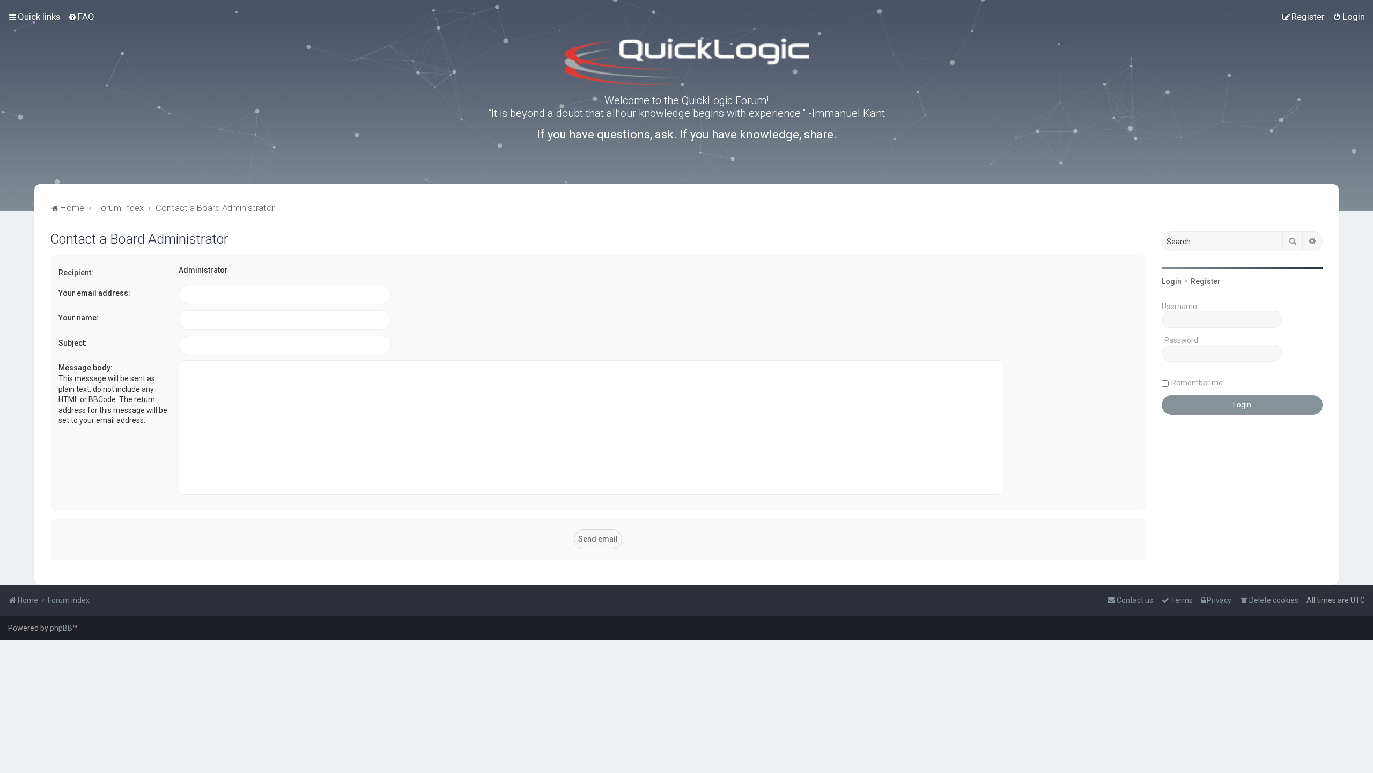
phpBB (61, 628)
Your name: (78, 317)
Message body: (85, 367)
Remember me (1197, 382)
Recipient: (75, 272)
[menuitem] (81, 16)
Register (1206, 281)
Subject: (72, 343)
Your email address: (94, 293)
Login (1172, 281)
